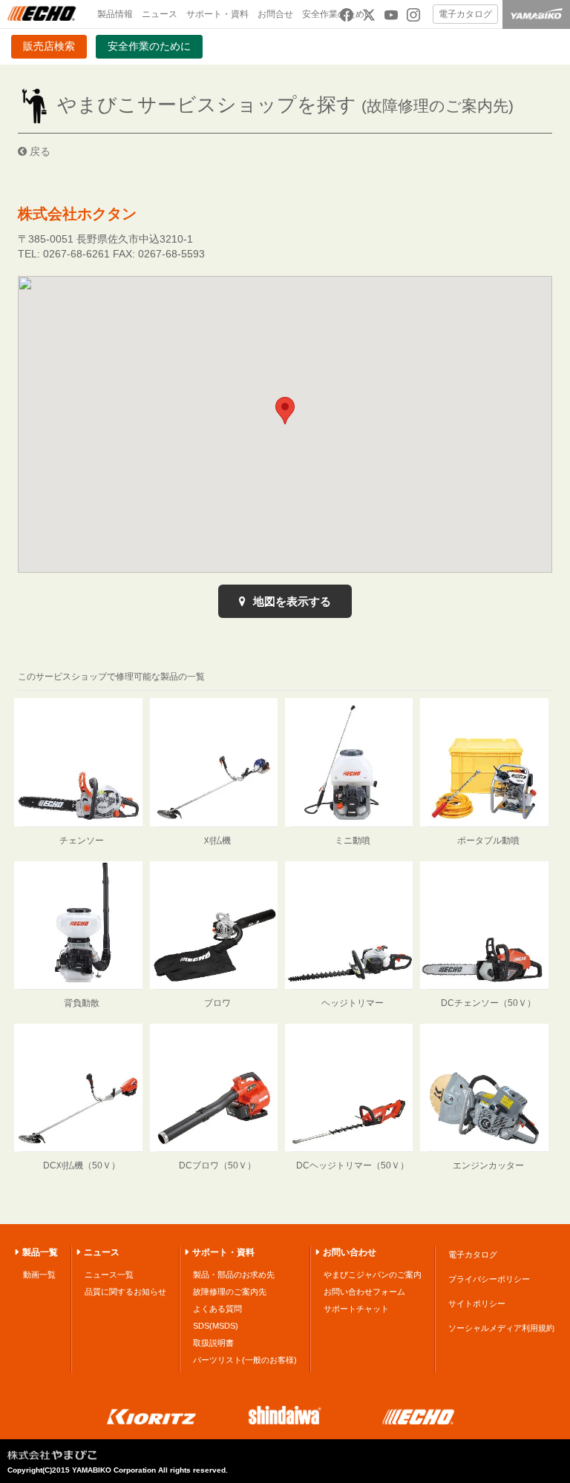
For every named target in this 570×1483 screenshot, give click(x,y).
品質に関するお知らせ (125, 1291)
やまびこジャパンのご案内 (373, 1274)
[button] (285, 410)
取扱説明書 (213, 1342)
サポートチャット (356, 1308)
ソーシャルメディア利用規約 (501, 1327)
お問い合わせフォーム (364, 1291)
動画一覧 (39, 1274)
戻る (38, 151)
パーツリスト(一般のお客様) (245, 1359)
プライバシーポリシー (489, 1279)
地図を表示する (290, 601)
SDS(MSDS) (215, 1325)
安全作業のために (149, 46)
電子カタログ (465, 14)
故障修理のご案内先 (229, 1291)
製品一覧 (40, 1252)
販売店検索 (49, 46)
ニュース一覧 (109, 1274)
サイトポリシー (476, 1303)
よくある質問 (217, 1308)
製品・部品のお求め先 (234, 1274)
